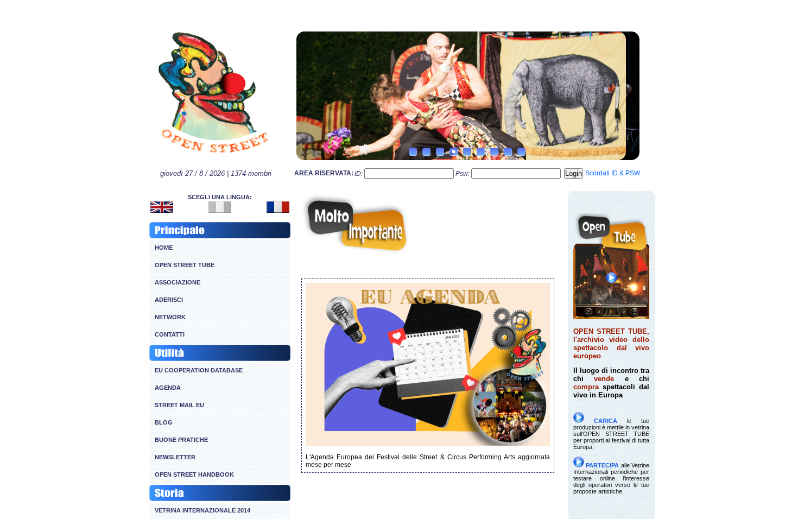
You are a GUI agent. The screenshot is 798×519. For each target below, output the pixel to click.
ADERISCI (169, 299)
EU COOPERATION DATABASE (199, 370)
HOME (164, 247)
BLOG (164, 422)
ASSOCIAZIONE (177, 282)
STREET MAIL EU (179, 405)
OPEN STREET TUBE (184, 265)
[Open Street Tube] (611, 316)
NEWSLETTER (175, 457)
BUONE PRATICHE (181, 439)
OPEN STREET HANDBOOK (194, 474)
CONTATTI (170, 334)
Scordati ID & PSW (612, 173)
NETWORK (170, 317)
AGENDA (168, 387)
